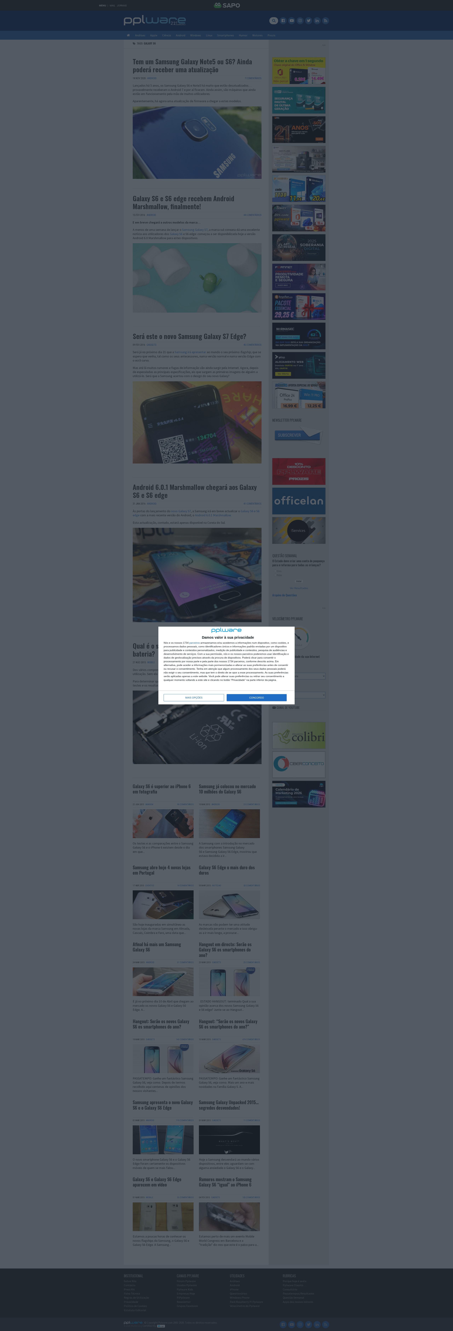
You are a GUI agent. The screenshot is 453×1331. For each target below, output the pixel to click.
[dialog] (226, 665)
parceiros (194, 643)
